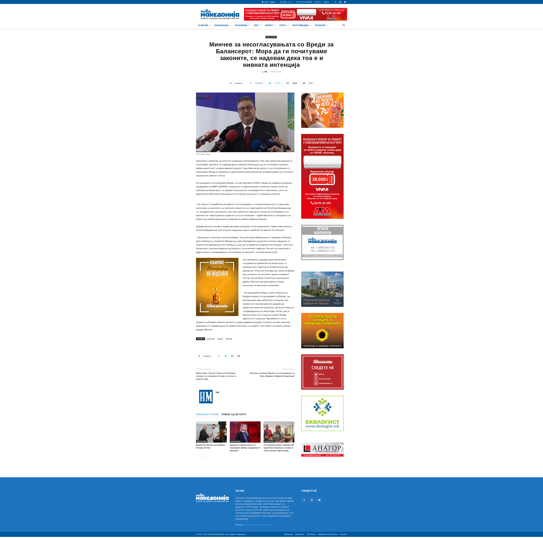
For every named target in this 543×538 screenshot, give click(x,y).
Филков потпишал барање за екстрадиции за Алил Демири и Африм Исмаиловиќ (272, 374)
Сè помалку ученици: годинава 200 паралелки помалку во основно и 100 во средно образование (279, 448)
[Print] (238, 356)
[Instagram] (340, 2)
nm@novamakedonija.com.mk (258, 524)
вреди (220, 339)
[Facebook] (335, 2)
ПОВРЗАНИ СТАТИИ (207, 414)
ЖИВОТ (269, 25)
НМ (265, 72)
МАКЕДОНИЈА (222, 25)
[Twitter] (225, 356)
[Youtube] (345, 2)
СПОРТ (282, 25)
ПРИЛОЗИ (320, 25)
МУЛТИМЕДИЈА (301, 25)
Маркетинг (299, 534)
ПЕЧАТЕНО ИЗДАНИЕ (304, 2)
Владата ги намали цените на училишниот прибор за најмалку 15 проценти (245, 448)
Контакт (344, 534)
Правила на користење (328, 534)
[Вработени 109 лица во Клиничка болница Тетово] (211, 432)
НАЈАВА (326, 2)
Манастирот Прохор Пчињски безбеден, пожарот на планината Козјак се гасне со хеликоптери (216, 376)
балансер (211, 339)
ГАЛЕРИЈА (203, 25)
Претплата (311, 534)
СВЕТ (256, 25)
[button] (343, 25)
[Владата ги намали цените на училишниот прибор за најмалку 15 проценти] (245, 432)
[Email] (232, 356)
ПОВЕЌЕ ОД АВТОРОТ (234, 414)
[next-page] (202, 456)
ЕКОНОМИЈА (241, 25)
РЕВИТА (318, 2)
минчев (229, 339)
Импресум (288, 534)
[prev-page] (198, 456)
